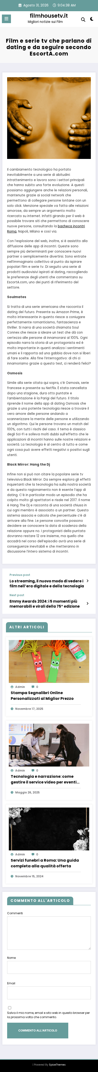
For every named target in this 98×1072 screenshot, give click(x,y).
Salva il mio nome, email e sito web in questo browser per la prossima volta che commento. (48, 1015)
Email (11, 983)
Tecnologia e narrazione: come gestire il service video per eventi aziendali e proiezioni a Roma (44, 779)
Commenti (15, 913)
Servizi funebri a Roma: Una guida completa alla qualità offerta (45, 863)
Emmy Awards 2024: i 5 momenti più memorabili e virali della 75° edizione (45, 604)
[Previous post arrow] (87, 581)
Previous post (20, 575)
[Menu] (6, 19)
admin (20, 687)
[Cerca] (83, 19)
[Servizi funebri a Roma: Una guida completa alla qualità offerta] (49, 829)
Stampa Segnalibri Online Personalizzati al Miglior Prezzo (42, 695)
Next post (17, 595)
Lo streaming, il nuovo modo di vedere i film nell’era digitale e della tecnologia (47, 584)
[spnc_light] (92, 20)
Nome (11, 958)
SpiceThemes (57, 1065)
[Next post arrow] (87, 603)
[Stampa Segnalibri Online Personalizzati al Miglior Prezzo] (49, 661)
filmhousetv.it (49, 16)
